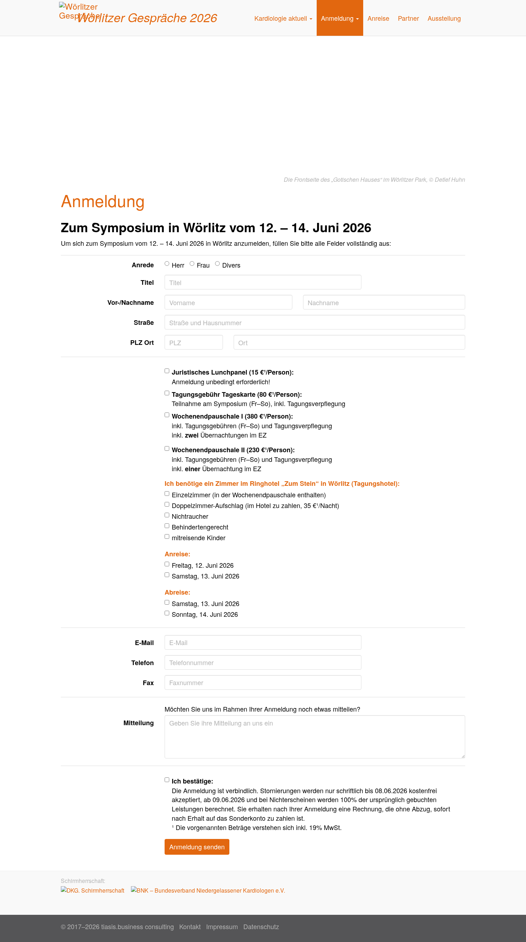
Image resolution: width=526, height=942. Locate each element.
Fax (148, 682)
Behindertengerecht (200, 526)
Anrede (143, 264)
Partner (408, 18)
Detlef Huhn (450, 179)
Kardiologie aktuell (281, 18)
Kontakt (190, 926)
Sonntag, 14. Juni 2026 (205, 614)
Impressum (222, 926)
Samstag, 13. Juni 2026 (205, 575)
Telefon (142, 662)
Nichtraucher (190, 516)
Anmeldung (338, 18)
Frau (203, 264)
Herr (178, 264)
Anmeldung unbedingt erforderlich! (233, 376)
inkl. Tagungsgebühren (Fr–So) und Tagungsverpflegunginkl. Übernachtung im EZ (252, 459)
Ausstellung (444, 18)
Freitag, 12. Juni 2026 (203, 565)
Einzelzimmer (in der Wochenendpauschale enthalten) (249, 494)
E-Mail (144, 642)
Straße (144, 322)
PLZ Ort (142, 342)
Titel (147, 282)
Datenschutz (261, 926)
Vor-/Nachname (130, 302)
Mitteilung (138, 722)
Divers (231, 264)
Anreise (378, 18)
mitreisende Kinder (198, 537)
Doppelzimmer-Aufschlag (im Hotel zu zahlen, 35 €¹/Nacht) (255, 505)
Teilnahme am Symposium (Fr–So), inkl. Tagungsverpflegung (258, 399)
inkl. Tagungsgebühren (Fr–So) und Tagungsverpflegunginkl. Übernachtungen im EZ (252, 425)
